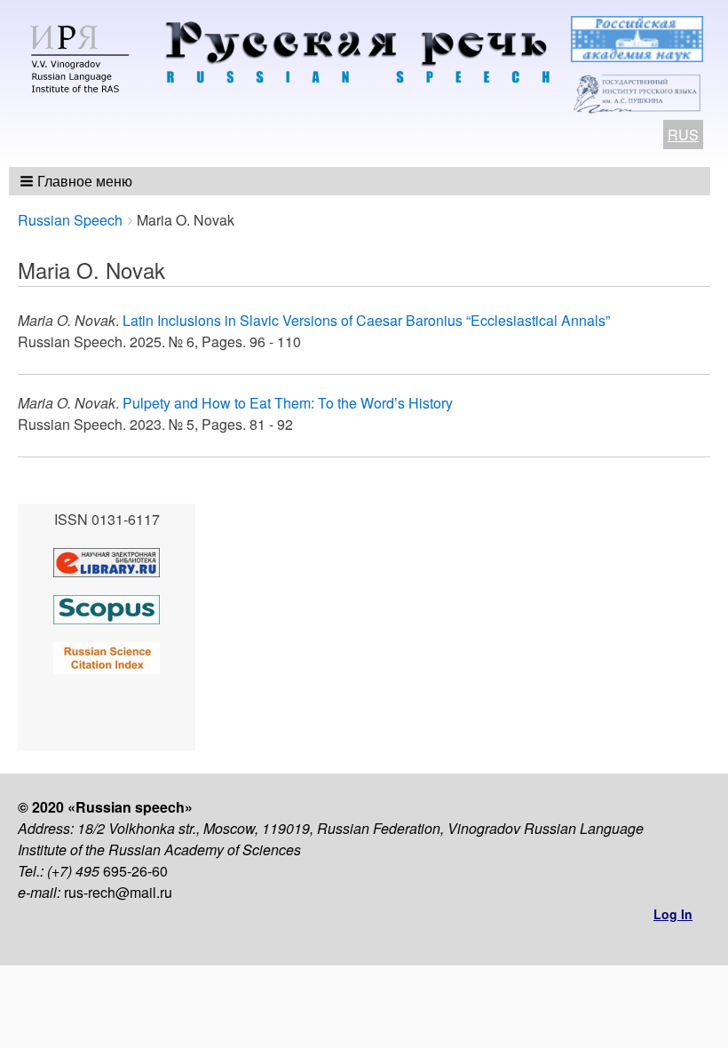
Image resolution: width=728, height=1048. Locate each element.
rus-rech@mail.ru (118, 892)
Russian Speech (70, 220)
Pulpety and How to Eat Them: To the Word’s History (288, 403)
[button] (77, 181)
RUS (683, 134)
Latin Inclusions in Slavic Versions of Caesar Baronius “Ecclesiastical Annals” (366, 320)
